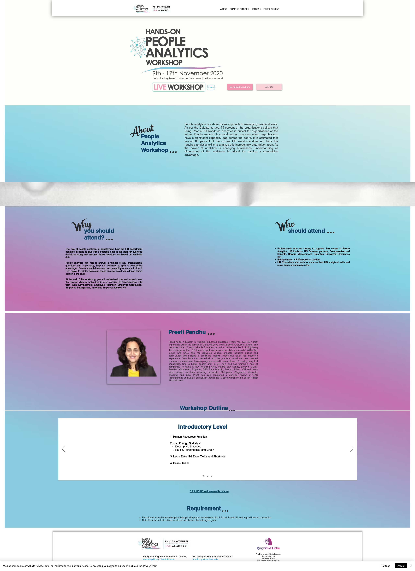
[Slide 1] (203, 476)
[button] (240, 87)
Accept (400, 565)
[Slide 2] (207, 476)
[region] (133, 357)
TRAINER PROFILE (239, 9)
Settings (386, 565)
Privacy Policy (150, 565)
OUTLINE (255, 9)
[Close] (411, 565)
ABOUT (223, 9)
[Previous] (63, 449)
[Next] (351, 449)
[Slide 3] (211, 476)
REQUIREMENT (271, 9)
